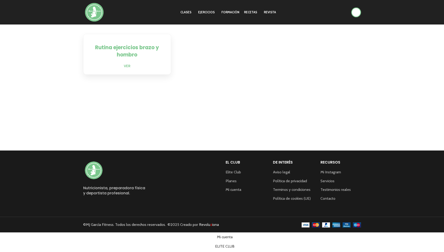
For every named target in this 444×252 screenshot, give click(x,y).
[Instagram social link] (86, 204)
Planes (231, 181)
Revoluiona (208, 224)
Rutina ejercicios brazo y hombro (127, 51)
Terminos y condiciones (291, 189)
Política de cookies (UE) (292, 198)
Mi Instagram (330, 172)
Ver (127, 66)
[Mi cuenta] (356, 12)
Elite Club (233, 172)
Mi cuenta (233, 189)
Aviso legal (281, 172)
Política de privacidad (290, 181)
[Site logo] (94, 12)
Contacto (327, 198)
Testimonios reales (335, 189)
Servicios (327, 181)
